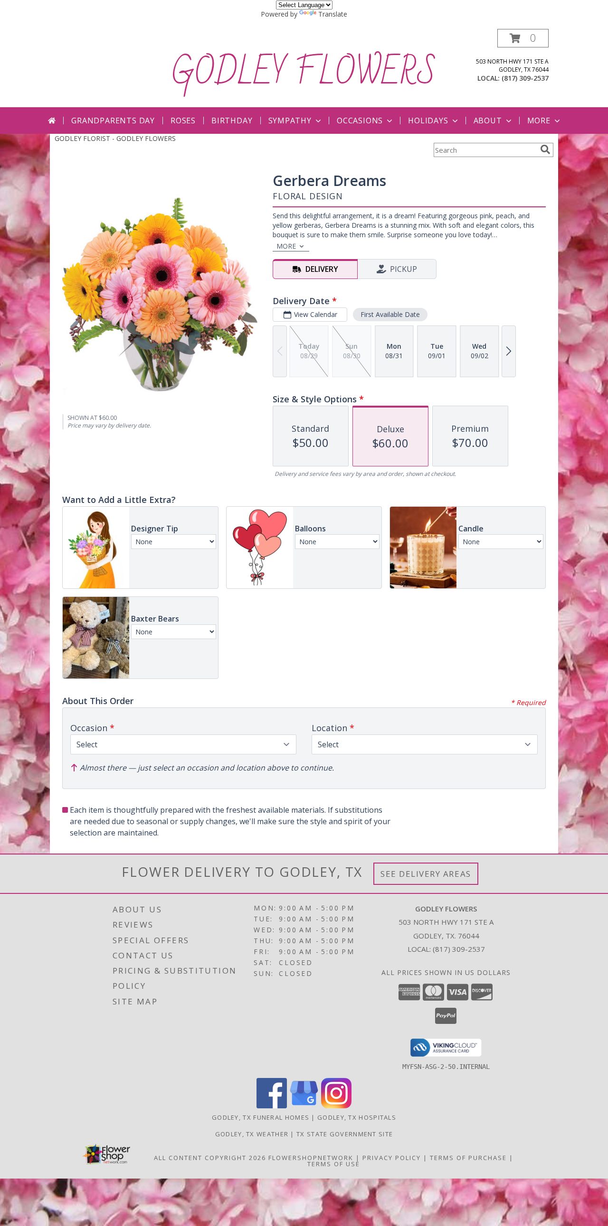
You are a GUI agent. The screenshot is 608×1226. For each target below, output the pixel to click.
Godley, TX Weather (251, 1134)
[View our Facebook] (271, 1105)
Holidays (428, 120)
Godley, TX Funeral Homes (260, 1117)
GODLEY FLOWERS (304, 72)
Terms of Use (333, 1164)
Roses (183, 120)
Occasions (360, 120)
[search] (545, 149)
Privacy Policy (391, 1157)
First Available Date (390, 314)
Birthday (231, 120)
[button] (523, 38)
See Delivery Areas (425, 873)
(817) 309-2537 (525, 78)
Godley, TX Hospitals (356, 1117)
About (488, 120)
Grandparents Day (113, 120)
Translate (332, 14)
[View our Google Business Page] (304, 1105)
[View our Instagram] (336, 1105)
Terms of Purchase (468, 1157)
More (539, 120)
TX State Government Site (344, 1134)
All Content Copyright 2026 (210, 1157)
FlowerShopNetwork (310, 1157)
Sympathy (290, 120)
